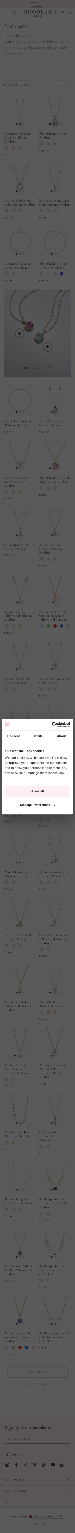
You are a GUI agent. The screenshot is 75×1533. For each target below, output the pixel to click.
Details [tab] (37, 736)
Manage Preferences (35, 805)
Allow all (37, 791)
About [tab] (61, 736)
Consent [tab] (13, 736)
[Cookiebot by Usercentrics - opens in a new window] (53, 724)
